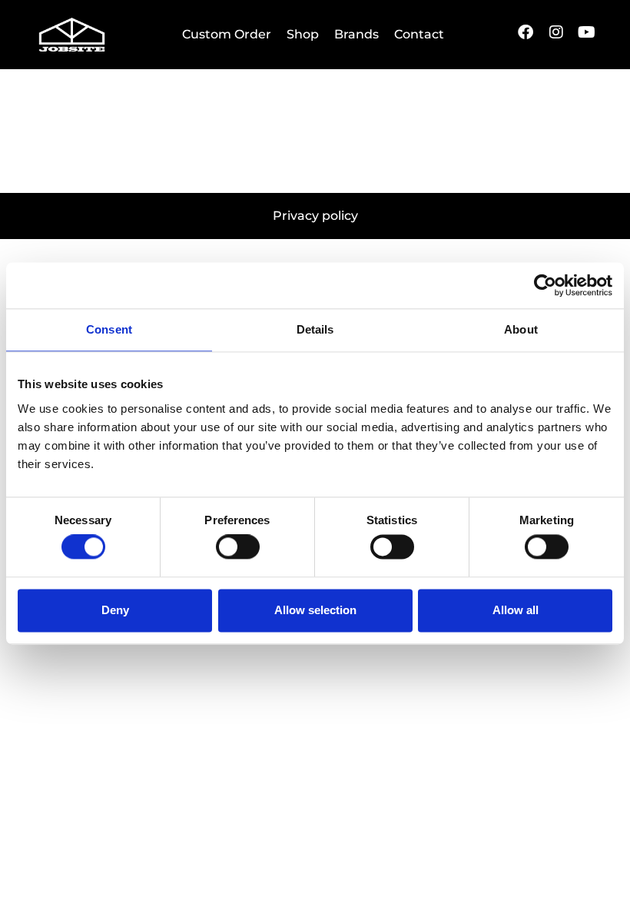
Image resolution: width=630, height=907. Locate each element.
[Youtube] (587, 32)
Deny (115, 609)
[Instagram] (556, 32)
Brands (356, 34)
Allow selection (315, 609)
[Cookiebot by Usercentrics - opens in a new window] (545, 285)
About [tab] (521, 329)
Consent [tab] (109, 329)
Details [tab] (315, 329)
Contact (419, 34)
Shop (303, 34)
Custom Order (226, 34)
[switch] (238, 547)
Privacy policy (315, 215)
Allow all (515, 609)
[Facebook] (525, 32)
